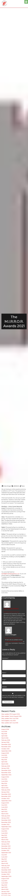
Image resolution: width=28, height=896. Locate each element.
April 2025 (4, 761)
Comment (5, 658)
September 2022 (6, 826)
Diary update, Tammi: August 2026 (11, 716)
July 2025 (4, 755)
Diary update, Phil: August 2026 (10, 714)
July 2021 (4, 854)
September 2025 (6, 751)
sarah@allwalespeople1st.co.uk (10, 573)
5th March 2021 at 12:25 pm (11, 612)
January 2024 (5, 792)
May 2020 (4, 885)
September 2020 (6, 876)
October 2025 (5, 749)
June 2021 (4, 857)
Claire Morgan (7, 486)
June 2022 (4, 833)
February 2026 (5, 740)
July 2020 (4, 880)
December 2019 (6, 893)
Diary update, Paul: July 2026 (9, 718)
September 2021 (6, 852)
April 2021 (4, 861)
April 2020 (4, 887)
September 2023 (6, 800)
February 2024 (5, 790)
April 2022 (4, 837)
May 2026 (4, 733)
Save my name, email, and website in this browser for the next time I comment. (13, 696)
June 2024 (4, 781)
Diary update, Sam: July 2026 (9, 722)
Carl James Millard (11, 609)
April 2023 (4, 811)
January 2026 (5, 742)
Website (4, 687)
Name (4, 672)
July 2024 (4, 779)
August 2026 (5, 729)
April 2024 (4, 785)
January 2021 (5, 867)
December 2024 (6, 770)
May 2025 (4, 759)
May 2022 (4, 835)
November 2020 (6, 872)
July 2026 (4, 731)
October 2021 (5, 850)
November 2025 (6, 746)
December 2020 (6, 870)
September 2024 (6, 774)
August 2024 (5, 777)
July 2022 (4, 831)
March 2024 (4, 787)
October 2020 (5, 874)
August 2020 (5, 878)
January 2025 (5, 768)
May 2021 (4, 859)
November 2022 (6, 822)
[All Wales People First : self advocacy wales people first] (4, 3)
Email (4, 679)
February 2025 (5, 766)
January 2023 (5, 818)
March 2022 (4, 839)
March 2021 (4, 863)
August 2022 (5, 829)
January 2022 (5, 844)
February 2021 (5, 865)
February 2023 (5, 816)
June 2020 (4, 883)
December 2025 (6, 744)
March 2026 (4, 738)
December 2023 (6, 794)
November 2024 (6, 772)
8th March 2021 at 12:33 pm (13, 638)
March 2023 (4, 813)
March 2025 (4, 764)
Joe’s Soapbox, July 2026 (8, 720)
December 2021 (6, 846)
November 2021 (6, 848)
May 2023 (4, 809)
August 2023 (5, 803)
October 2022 (5, 824)
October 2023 (5, 798)
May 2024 (4, 783)
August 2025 (5, 753)
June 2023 (4, 807)
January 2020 (5, 891)
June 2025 (4, 757)
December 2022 (6, 820)
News (23, 486)
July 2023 (4, 805)
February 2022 (5, 842)
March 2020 (4, 889)
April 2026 (4, 736)
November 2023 (6, 796)
